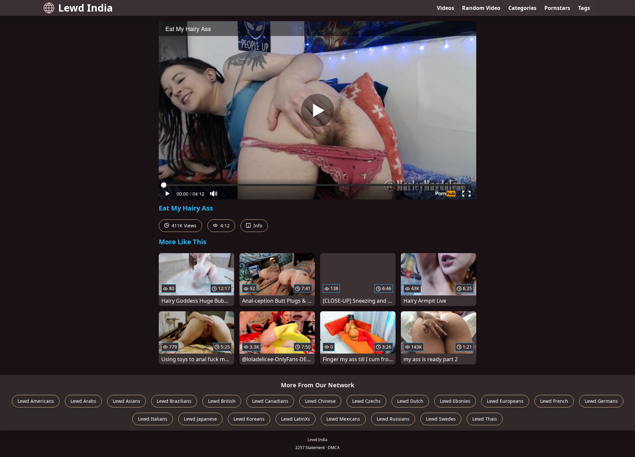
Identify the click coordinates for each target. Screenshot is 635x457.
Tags (584, 8)
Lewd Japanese (200, 419)
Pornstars (557, 8)
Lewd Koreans (249, 419)
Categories (522, 8)
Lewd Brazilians (174, 401)
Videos (445, 8)
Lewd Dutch (410, 401)
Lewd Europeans (505, 401)
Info (257, 225)
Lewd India (85, 8)
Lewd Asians (126, 401)
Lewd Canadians (270, 401)
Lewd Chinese (320, 401)
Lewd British (221, 401)
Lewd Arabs (83, 401)
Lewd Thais (484, 419)
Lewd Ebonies (455, 401)
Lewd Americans (36, 401)
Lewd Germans (601, 401)
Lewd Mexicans (343, 419)
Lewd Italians (152, 419)
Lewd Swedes (441, 419)
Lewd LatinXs (295, 419)
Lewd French (554, 401)
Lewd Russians (393, 419)
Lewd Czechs (366, 401)
